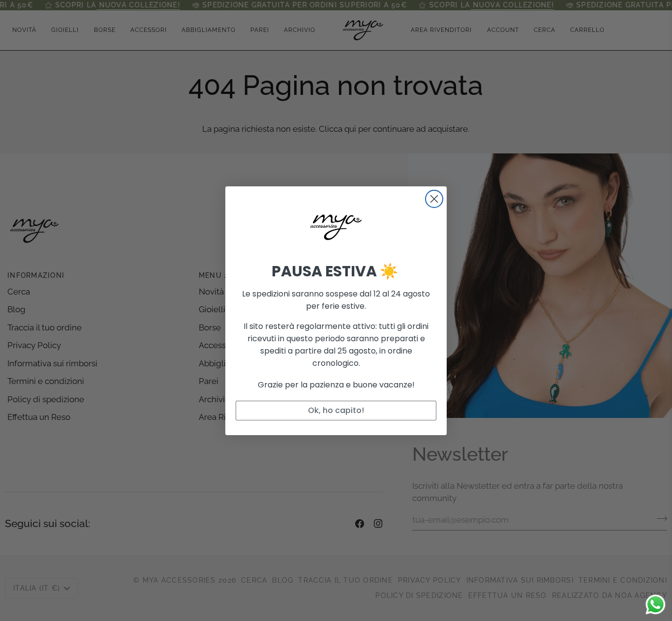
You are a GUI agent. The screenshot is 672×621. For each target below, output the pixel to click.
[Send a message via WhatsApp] (655, 604)
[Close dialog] (434, 198)
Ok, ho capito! (336, 410)
